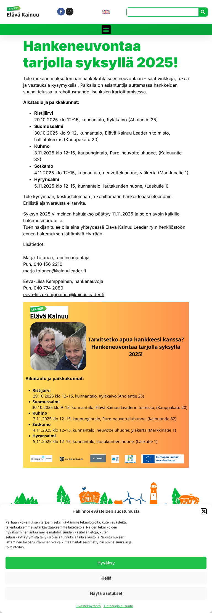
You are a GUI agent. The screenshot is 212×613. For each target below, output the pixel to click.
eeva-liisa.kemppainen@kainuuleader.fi (63, 294)
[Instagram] (69, 11)
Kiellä (106, 578)
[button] (203, 511)
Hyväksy (106, 562)
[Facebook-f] (61, 11)
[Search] (203, 12)
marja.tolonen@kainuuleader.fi (54, 270)
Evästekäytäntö (88, 606)
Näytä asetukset (106, 593)
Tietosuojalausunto (118, 606)
